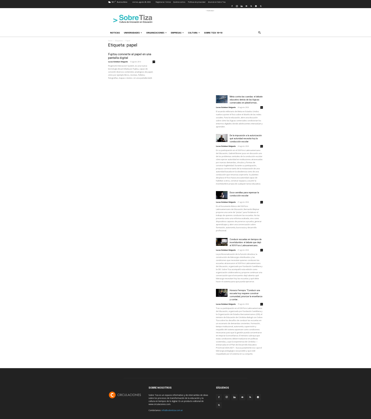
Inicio (110, 40)
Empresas (176, 32)
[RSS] (251, 6)
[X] (261, 6)
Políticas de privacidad (196, 2)
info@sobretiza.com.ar (172, 410)
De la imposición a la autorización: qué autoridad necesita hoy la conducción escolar (246, 138)
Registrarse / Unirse (163, 2)
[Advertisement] (210, 18)
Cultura (193, 32)
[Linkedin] (241, 6)
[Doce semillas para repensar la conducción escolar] (222, 195)
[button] (259, 33)
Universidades (132, 32)
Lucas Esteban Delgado (118, 62)
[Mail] (246, 6)
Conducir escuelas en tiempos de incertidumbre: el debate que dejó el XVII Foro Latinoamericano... (246, 242)
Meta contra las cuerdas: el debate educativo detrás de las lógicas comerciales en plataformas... (246, 99)
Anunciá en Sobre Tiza (216, 2)
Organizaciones (155, 32)
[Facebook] (232, 6)
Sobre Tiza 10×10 (213, 32)
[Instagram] (237, 6)
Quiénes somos (179, 2)
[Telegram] (256, 6)
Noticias (115, 32)
